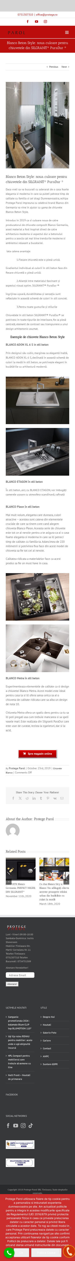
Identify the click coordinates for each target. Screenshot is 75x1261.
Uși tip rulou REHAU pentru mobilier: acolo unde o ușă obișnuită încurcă (20, 1042)
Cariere (47, 1040)
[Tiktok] (30, 1125)
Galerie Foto (49, 1032)
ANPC (46, 1056)
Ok (21, 1252)
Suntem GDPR (50, 1064)
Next (64, 66)
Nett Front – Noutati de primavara (19, 1077)
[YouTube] (15, 1125)
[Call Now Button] (9, 1253)
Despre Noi (49, 1017)
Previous (53, 66)
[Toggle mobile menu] (67, 32)
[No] (70, 1227)
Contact (47, 1048)
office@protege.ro (47, 14)
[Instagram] (23, 1125)
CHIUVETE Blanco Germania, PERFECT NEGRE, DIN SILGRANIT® (20, 888)
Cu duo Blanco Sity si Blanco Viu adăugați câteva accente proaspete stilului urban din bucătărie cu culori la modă (54, 892)
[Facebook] (8, 1125)
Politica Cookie (46, 1252)
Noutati (47, 1024)
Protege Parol (17, 768)
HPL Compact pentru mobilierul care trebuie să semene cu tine (19, 1061)
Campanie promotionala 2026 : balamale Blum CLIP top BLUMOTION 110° (20, 1022)
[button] (9, 882)
